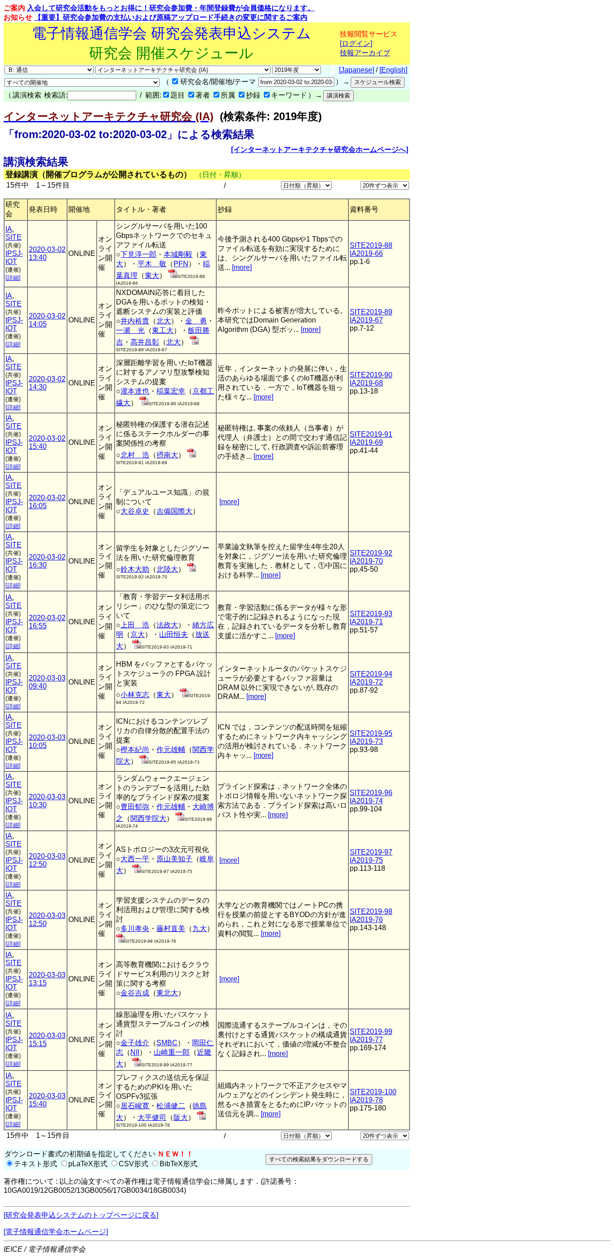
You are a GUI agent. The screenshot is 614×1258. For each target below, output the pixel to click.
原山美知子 (174, 859)
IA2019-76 (366, 919)
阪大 (181, 1117)
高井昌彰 (144, 342)
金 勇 (196, 321)
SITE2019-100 (373, 1092)
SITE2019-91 (371, 434)
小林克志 (134, 694)
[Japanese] (356, 70)
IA (8, 229)
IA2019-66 (366, 253)
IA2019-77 (366, 1039)
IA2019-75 (366, 860)
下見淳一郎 (138, 254)
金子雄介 (134, 1043)
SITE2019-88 (371, 245)
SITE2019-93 (371, 614)
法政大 (167, 625)
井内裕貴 (134, 321)
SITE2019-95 (371, 733)
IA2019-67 (366, 320)
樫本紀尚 (134, 749)
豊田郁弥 (134, 806)
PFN (181, 264)
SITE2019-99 (371, 1031)
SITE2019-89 (371, 312)
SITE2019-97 (371, 852)
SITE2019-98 (371, 911)
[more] (242, 267)
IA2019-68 (366, 383)
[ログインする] (172, 275)
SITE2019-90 (371, 375)
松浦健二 (170, 1106)
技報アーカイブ (365, 53)
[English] (393, 70)
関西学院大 (148, 818)
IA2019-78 (366, 1100)
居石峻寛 (134, 1106)
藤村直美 (170, 928)
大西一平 (134, 859)
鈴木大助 (134, 569)
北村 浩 (134, 455)
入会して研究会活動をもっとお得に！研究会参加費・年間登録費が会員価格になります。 (171, 8)
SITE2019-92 (371, 553)
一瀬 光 (130, 330)
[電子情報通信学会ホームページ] (56, 1232)
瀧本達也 (134, 391)
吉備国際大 (174, 511)
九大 (199, 928)
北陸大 (167, 569)
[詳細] (13, 277)
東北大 (167, 993)
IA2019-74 (366, 801)
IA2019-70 (366, 561)
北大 (163, 321)
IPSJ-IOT (14, 257)
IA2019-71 (366, 622)
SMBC (167, 1043)
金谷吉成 (134, 993)
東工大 (163, 330)
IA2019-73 (366, 741)
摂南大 (167, 455)
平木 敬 (152, 264)
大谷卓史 (134, 511)
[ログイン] (356, 43)
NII (134, 1052)
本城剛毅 (178, 254)
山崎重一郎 (172, 1052)
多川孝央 (134, 928)
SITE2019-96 (371, 793)
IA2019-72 (366, 682)
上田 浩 (134, 625)
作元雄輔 (170, 749)
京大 (137, 634)
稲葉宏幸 (170, 391)
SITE (13, 237)
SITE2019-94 (371, 674)
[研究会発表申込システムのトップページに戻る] (81, 1215)
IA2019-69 (366, 442)
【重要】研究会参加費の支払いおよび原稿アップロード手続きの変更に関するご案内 (170, 17)
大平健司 (152, 1117)
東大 (152, 275)
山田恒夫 (173, 634)
